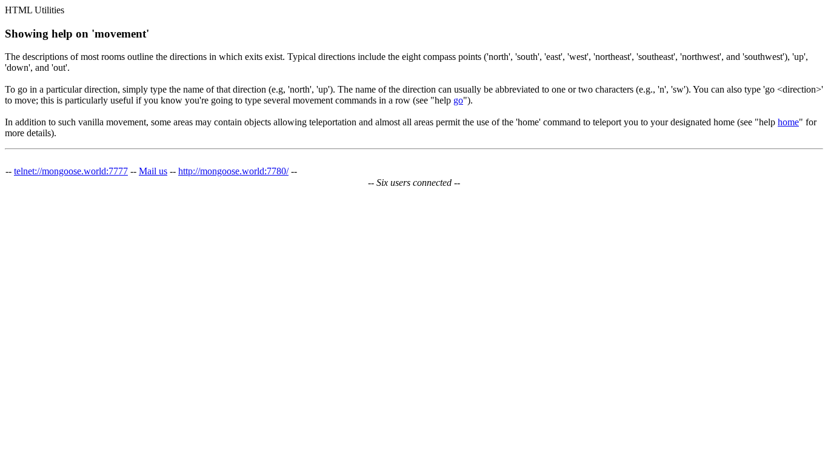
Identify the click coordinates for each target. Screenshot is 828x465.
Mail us (153, 171)
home (788, 122)
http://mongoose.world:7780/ (233, 171)
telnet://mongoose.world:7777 (71, 171)
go (458, 100)
